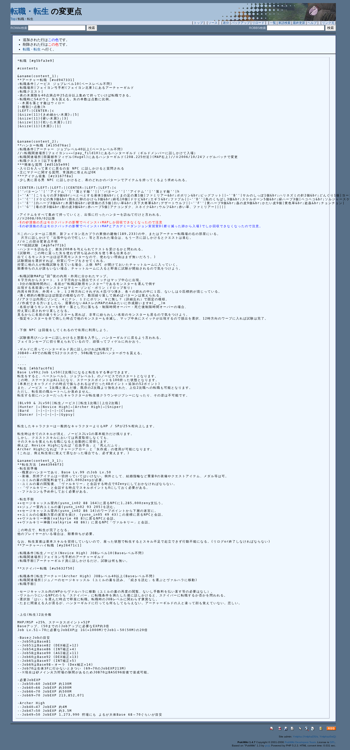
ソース (213, 22)
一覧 (273, 22)
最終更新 (299, 22)
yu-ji (267, 745)
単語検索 (284, 22)
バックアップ (240, 22)
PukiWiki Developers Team (300, 742)
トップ (198, 22)
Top (13, 19)
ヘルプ (312, 22)
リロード (258, 22)
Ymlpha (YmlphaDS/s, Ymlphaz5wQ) (314, 736)
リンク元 (328, 22)
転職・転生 (30, 11)
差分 (226, 22)
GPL (332, 742)
